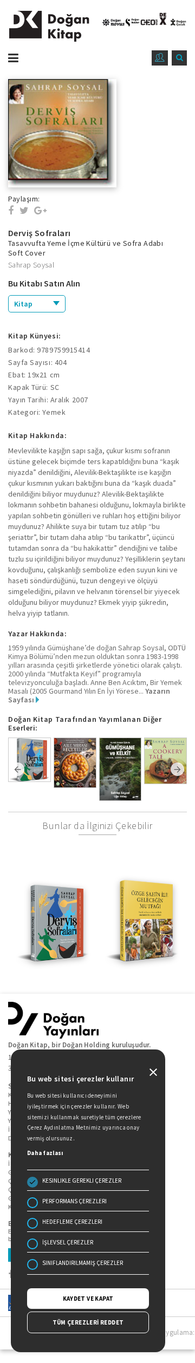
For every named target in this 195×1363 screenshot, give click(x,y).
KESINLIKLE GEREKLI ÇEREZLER (81, 1180)
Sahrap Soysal (31, 265)
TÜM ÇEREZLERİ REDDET (88, 1322)
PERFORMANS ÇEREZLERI (74, 1201)
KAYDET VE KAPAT (88, 1298)
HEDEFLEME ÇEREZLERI (72, 1221)
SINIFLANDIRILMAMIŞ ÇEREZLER (82, 1263)
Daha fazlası (45, 1153)
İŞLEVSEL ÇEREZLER (67, 1242)
